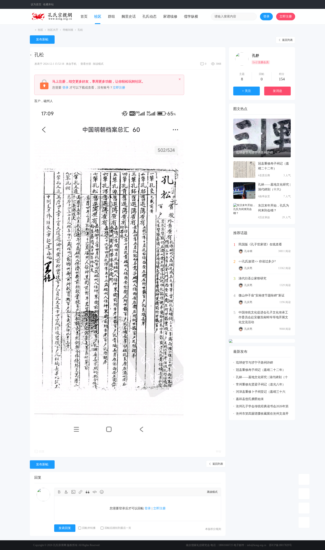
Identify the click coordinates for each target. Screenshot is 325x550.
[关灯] (304, 479)
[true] (252, 16)
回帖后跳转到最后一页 (118, 527)
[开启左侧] (31, 55)
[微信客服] (304, 508)
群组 (111, 16)
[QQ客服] (304, 522)
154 (282, 79)
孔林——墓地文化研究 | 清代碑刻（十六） (274, 187)
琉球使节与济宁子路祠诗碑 (254, 152)
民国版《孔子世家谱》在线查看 (260, 244)
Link (80, 492)
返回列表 (287, 40)
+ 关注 (246, 91)
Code (94, 492)
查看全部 (85, 63)
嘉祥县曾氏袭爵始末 (250, 399)
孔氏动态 (149, 16)
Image (73, 492)
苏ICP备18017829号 (280, 545)
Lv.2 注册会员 (261, 62)
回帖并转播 (89, 527)
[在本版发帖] (304, 493)
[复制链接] (47, 55)
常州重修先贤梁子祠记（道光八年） (260, 384)
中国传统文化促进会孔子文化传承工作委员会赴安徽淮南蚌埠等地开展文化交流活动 (263, 317)
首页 (84, 16)
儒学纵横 (191, 16)
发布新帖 (42, 39)
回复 (41, 451)
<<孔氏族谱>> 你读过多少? (257, 261)
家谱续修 (170, 16)
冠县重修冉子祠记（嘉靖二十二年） (273, 166)
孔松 (80, 29)
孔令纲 (248, 251)
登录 (266, 16)
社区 (97, 16)
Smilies (101, 492)
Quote (87, 492)
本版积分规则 (213, 529)
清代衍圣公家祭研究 (252, 278)
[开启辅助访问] (285, 4)
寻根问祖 (68, 29)
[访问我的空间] (242, 59)
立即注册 (285, 16)
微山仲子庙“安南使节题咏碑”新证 (262, 295)
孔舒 (255, 55)
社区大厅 (53, 29)
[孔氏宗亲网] (52, 16)
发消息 (277, 91)
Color (66, 492)
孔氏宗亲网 (31, 30)
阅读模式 (98, 63)
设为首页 (36, 4)
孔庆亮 (248, 268)
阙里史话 (129, 16)
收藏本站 (48, 4)
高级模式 (212, 491)
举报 (218, 451)
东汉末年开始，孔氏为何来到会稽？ (273, 208)
